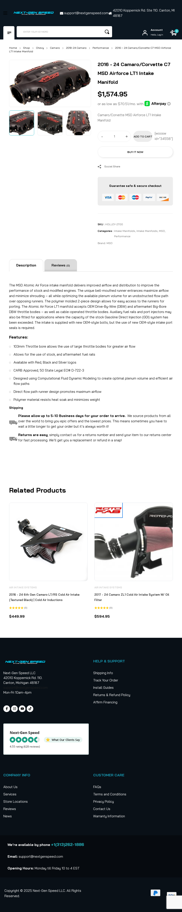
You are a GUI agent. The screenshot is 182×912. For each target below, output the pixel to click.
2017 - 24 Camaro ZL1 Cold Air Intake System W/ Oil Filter (131, 597)
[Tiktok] (30, 708)
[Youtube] (22, 708)
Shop (26, 47)
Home (13, 47)
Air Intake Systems (23, 587)
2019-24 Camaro (76, 47)
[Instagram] (14, 708)
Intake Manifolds (124, 231)
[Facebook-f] (6, 708)
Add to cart (143, 136)
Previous (18, 82)
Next (83, 82)
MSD (162, 231)
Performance (101, 47)
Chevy (40, 47)
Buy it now (135, 152)
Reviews (60, 265)
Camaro (55, 47)
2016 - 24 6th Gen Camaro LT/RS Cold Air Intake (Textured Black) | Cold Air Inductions (44, 597)
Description (26, 265)
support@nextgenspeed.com (25, 687)
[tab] (26, 265)
